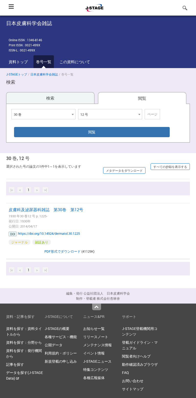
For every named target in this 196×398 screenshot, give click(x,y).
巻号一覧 (43, 61)
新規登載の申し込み (61, 361)
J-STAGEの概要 (57, 328)
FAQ (125, 372)
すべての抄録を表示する (170, 167)
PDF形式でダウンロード (62, 251)
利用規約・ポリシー (61, 353)
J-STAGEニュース (97, 361)
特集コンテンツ (95, 369)
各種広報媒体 (94, 377)
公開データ (54, 344)
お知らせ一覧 (94, 328)
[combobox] (43, 114)
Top (96, 307)
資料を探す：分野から (24, 342)
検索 (50, 98)
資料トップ (18, 61)
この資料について (74, 61)
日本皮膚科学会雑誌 (44, 74)
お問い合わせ (132, 380)
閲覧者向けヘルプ (136, 356)
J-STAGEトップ (16, 74)
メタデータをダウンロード (124, 170)
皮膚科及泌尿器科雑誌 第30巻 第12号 (46, 209)
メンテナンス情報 (97, 344)
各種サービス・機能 (61, 336)
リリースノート (95, 336)
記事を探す (15, 364)
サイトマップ (132, 388)
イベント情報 (94, 353)
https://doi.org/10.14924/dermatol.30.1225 (49, 233)
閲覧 (142, 98)
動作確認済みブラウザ (140, 364)
